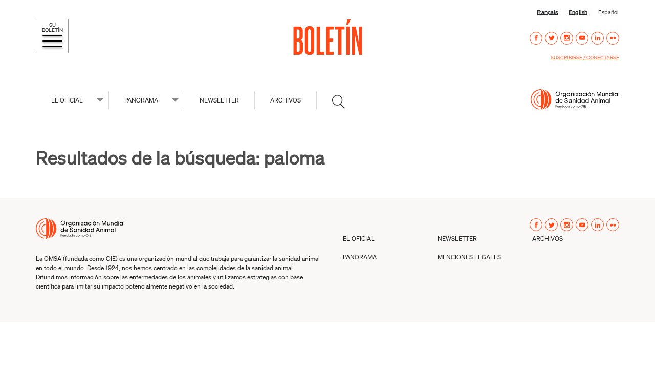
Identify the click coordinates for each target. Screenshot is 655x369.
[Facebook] (536, 38)
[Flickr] (612, 38)
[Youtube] (582, 38)
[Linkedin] (597, 38)
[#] (338, 101)
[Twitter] (551, 38)
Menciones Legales (469, 257)
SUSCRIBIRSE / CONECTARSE (585, 57)
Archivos (285, 100)
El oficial (67, 100)
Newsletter (219, 100)
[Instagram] (566, 38)
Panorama (141, 100)
